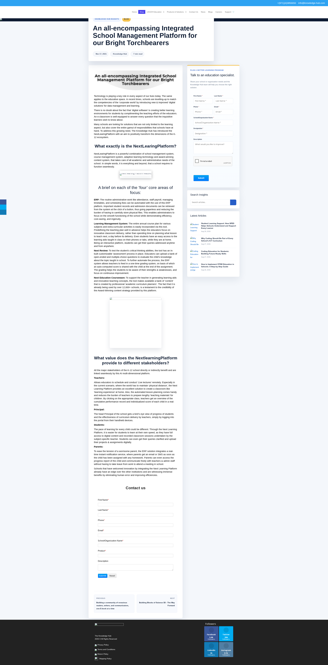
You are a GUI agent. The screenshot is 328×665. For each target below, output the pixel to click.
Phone (101, 520)
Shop (142, 12)
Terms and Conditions (106, 649)
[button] (201, 178)
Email (101, 530)
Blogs (210, 12)
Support (228, 12)
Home (134, 12)
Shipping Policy (105, 659)
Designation (198, 128)
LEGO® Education (154, 12)
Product (102, 551)
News (203, 12)
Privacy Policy (103, 645)
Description (103, 561)
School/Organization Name (110, 541)
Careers (219, 12)
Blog (126, 19)
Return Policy (103, 654)
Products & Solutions (175, 12)
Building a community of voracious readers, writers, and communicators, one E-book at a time (112, 606)
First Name (103, 500)
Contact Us (193, 12)
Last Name (103, 510)
